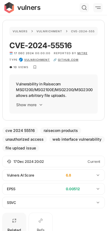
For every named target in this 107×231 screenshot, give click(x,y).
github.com (68, 59)
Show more (26, 104)
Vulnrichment (49, 31)
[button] (53, 161)
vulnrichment (37, 59)
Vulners (20, 31)
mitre (82, 53)
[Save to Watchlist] (35, 67)
